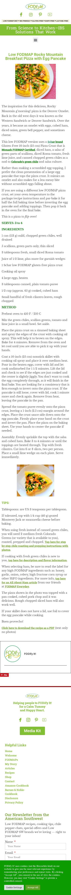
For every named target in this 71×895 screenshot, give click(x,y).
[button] (35, 40)
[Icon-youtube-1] (50, 15)
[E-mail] (6, 671)
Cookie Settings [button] (14, 887)
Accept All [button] (32, 887)
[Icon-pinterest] (40, 15)
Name (9, 841)
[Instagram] (31, 15)
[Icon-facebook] (21, 15)
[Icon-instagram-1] (28, 719)
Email (9, 852)
